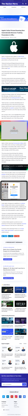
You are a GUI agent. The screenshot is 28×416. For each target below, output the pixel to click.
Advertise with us (5, 405)
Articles (25, 343)
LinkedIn (11, 230)
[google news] (24, 396)
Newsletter (14, 7)
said (9, 68)
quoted (11, 108)
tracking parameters (15, 97)
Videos (20, 343)
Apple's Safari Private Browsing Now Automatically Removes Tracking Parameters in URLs (13, 33)
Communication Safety (18, 143)
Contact (3, 406)
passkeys (4, 174)
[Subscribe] (24, 384)
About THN (4, 403)
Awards (15, 405)
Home (4, 7)
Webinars (23, 7)
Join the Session (7, 259)
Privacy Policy (16, 406)
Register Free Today (8, 278)
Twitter (6, 230)
